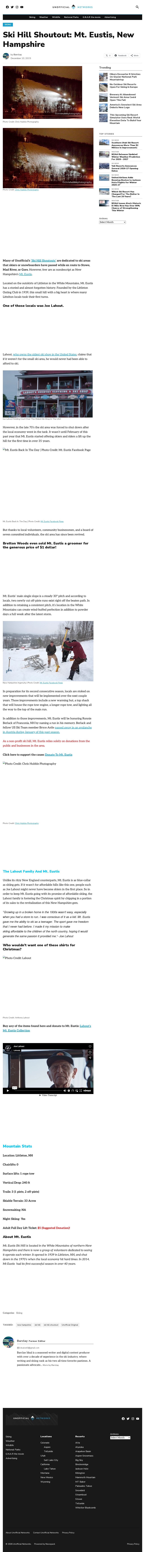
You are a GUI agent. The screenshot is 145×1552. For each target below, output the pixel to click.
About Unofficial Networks (18, 1532)
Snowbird (80, 1490)
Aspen (47, 1447)
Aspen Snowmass (84, 1455)
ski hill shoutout (51, 1325)
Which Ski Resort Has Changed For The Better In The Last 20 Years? (125, 194)
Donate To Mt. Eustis (58, 754)
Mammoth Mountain (85, 1477)
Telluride (48, 1451)
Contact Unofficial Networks (46, 1532)
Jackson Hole (81, 1468)
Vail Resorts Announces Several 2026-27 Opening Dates (125, 168)
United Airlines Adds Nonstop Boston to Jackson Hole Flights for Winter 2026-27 (126, 181)
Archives (103, 218)
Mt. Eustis (25, 274)
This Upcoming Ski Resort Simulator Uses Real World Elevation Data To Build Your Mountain (125, 119)
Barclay (18, 54)
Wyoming (45, 1481)
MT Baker (80, 1481)
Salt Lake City (51, 1460)
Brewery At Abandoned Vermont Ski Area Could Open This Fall (123, 97)
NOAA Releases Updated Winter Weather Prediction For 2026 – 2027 (126, 157)
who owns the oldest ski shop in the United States (45, 354)
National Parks (71, 17)
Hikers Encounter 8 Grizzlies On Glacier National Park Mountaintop (125, 77)
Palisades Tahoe (83, 1486)
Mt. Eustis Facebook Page (52, 521)
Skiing (32, 17)
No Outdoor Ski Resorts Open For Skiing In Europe (124, 85)
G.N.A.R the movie (91, 17)
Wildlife (56, 17)
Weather (43, 17)
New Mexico (46, 1477)
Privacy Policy (68, 1532)
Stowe (78, 1499)
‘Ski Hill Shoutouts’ (43, 260)
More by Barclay (51, 1365)
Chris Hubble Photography (27, 189)
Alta (77, 1442)
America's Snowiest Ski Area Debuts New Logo (125, 106)
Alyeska (79, 1447)
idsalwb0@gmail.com (29, 1348)
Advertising (110, 17)
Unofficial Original (70, 1325)
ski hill (37, 1325)
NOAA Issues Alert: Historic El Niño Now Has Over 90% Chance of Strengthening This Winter (126, 207)
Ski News (115, 140)
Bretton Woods (16, 543)
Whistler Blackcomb (85, 1507)
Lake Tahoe (50, 1468)
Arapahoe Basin (83, 1451)
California (45, 1464)
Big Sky (79, 1460)
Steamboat (81, 1494)
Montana (44, 1473)
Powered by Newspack (44, 1544)
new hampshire (24, 1325)
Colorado (44, 1442)
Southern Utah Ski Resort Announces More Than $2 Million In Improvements (125, 145)
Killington (80, 1473)
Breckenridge (81, 1464)
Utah (42, 1455)
